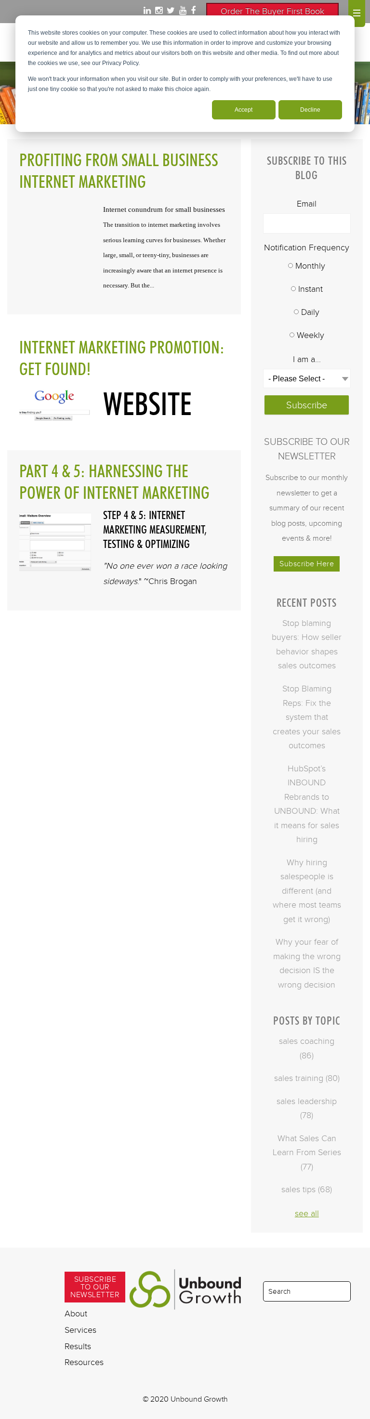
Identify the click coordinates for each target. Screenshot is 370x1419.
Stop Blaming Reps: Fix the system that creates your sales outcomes (307, 717)
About (76, 1313)
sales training (307, 1078)
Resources (84, 1362)
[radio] (307, 266)
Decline (310, 109)
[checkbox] (307, 301)
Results (78, 1346)
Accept (243, 109)
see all (307, 1213)
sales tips (306, 1189)
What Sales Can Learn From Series (307, 1152)
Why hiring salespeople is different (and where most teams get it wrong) (307, 891)
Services (80, 1330)
